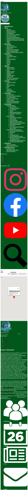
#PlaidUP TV (10, 48)
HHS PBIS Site (10, 45)
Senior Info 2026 (11, 85)
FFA (8, 87)
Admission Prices (11, 75)
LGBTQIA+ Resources (15, 113)
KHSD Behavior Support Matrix (17, 123)
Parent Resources (11, 116)
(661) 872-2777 (23, 333)
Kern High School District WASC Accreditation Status (18, 138)
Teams (8, 70)
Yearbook (9, 89)
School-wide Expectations (13, 49)
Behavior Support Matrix (12, 51)
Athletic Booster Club (12, 79)
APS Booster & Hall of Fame (16, 131)
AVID (8, 57)
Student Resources (11, 105)
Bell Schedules (13, 106)
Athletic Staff (10, 76)
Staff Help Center (11, 148)
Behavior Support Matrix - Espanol (15, 52)
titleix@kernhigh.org (8, 387)
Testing (8, 64)
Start (2, 272)
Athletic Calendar (11, 68)
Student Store (10, 90)
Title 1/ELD (12, 125)
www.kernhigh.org (12, 397)
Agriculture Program (11, 56)
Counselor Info (10, 94)
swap (9, 274)
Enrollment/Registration (15, 124)
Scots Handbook (13, 120)
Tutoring (9, 61)
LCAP (11, 133)
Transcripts (12, 132)
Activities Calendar (11, 82)
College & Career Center (12, 98)
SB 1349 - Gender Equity (13, 78)
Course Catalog (10, 100)
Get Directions (22, 274)
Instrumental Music (11, 59)
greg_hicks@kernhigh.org (7, 391)
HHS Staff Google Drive (12, 150)
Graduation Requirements (13, 102)
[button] (6, 28)
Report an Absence (11, 144)
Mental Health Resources (15, 112)
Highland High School (14, 290)
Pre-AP (8, 63)
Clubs (8, 86)
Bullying (12, 115)
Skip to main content (5, 2)
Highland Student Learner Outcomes (15, 38)
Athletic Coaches (11, 71)
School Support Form (12, 47)
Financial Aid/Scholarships (13, 101)
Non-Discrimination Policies (16, 136)
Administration (10, 33)
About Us (9, 29)
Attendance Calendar (14, 108)
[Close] (18, 288)
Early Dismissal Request (12, 145)
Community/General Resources (14, 129)
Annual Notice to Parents (15, 117)
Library (8, 60)
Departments (10, 55)
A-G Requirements (11, 97)
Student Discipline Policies (16, 121)
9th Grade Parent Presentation (14, 96)
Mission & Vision (11, 30)
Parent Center (13, 119)
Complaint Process (14, 135)
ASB (8, 83)
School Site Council (11, 36)
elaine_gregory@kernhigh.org (8, 394)
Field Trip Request (11, 151)
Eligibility (9, 74)
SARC (8, 42)
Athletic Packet (10, 72)
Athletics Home (10, 67)
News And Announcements (13, 37)
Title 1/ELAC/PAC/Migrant (13, 34)
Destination (13, 272)
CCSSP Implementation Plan (16, 141)
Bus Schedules (13, 109)
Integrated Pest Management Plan (17, 140)
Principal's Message (11, 32)
